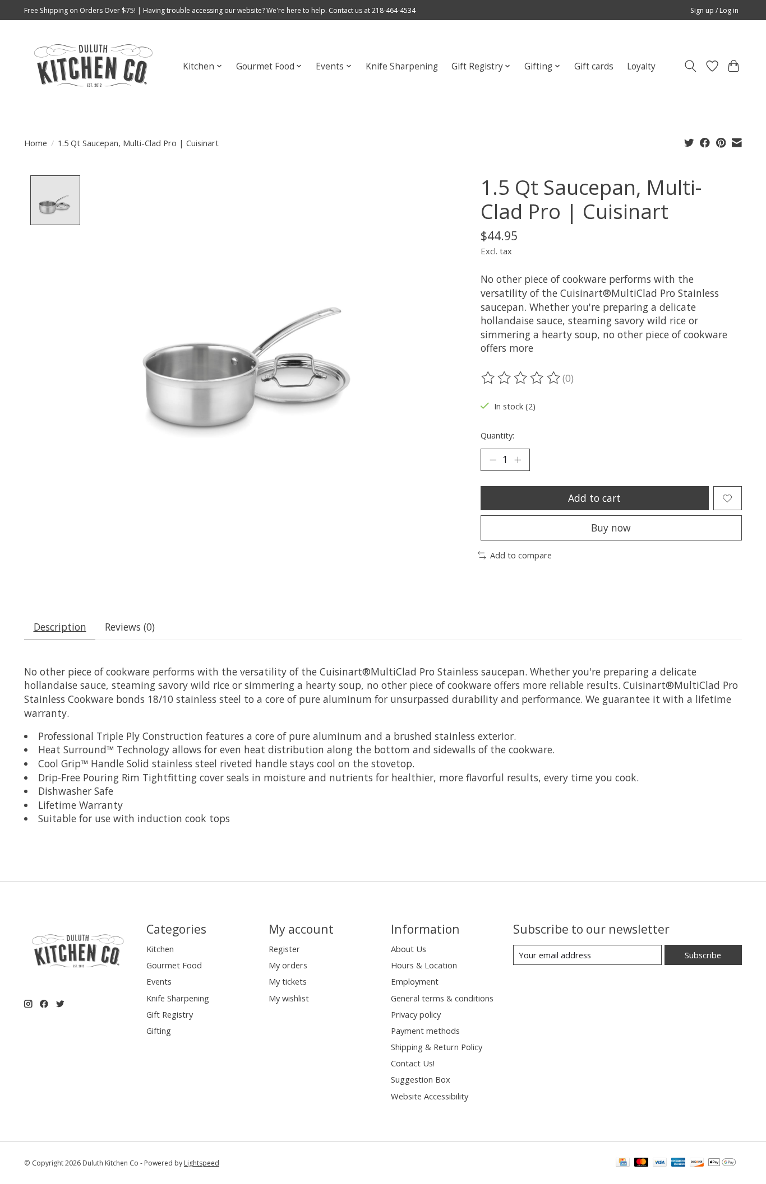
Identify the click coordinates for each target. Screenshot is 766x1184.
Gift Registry (169, 1014)
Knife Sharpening (402, 66)
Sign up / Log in (714, 10)
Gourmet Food (174, 965)
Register (284, 948)
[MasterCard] (641, 1163)
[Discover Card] (697, 1163)
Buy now (611, 527)
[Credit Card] (623, 1163)
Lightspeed (201, 1163)
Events (159, 981)
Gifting (158, 1030)
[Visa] (660, 1163)
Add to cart (594, 498)
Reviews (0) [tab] (130, 626)
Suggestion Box (420, 1079)
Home (35, 142)
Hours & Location (424, 965)
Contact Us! (413, 1063)
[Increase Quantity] (517, 460)
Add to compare (521, 555)
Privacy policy (416, 1014)
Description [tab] (60, 626)
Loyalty (641, 66)
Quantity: (497, 435)
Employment (415, 981)
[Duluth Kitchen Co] (92, 66)
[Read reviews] (521, 378)
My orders (288, 965)
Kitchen (160, 948)
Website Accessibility (429, 1096)
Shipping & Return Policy (436, 1046)
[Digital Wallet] (722, 1163)
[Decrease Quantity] (493, 460)
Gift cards (593, 66)
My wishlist (289, 998)
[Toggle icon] (690, 66)
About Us (408, 948)
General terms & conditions (442, 998)
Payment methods (425, 1030)
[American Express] (678, 1163)
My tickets (288, 981)
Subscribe (703, 955)
